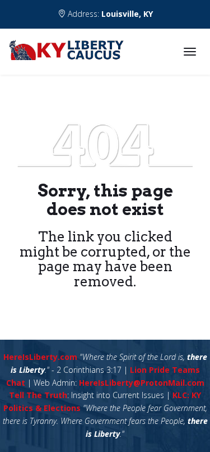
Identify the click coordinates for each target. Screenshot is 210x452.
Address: (109, 13)
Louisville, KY (127, 13)
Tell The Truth (38, 395)
